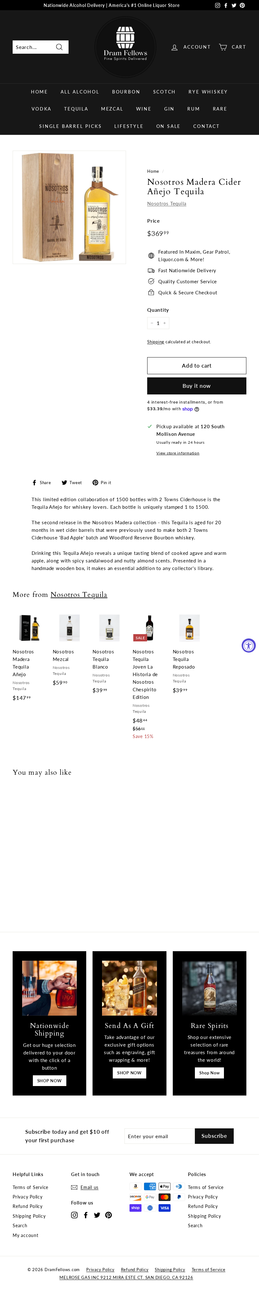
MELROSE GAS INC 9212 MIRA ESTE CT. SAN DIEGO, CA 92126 (126, 1277)
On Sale (168, 126)
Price (153, 221)
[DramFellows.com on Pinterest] (108, 1214)
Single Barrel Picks (70, 126)
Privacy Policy (28, 1196)
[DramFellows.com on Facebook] (85, 1214)
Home (39, 91)
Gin (169, 108)
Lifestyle (128, 126)
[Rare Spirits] (209, 988)
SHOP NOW (49, 1080)
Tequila (76, 108)
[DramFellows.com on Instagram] (74, 1214)
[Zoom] (69, 207)
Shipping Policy (29, 1216)
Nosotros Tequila (166, 203)
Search (20, 1225)
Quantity (158, 310)
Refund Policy (28, 1206)
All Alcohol (80, 91)
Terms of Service (30, 1187)
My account (26, 1235)
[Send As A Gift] (129, 988)
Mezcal (112, 108)
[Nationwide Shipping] (49, 988)
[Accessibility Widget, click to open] (249, 646)
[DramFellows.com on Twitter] (97, 1214)
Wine (144, 108)
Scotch (164, 91)
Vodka (41, 108)
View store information (178, 453)
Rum (193, 108)
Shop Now (209, 1072)
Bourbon (126, 91)
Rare (220, 108)
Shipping (155, 341)
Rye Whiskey (208, 91)
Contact (206, 126)
